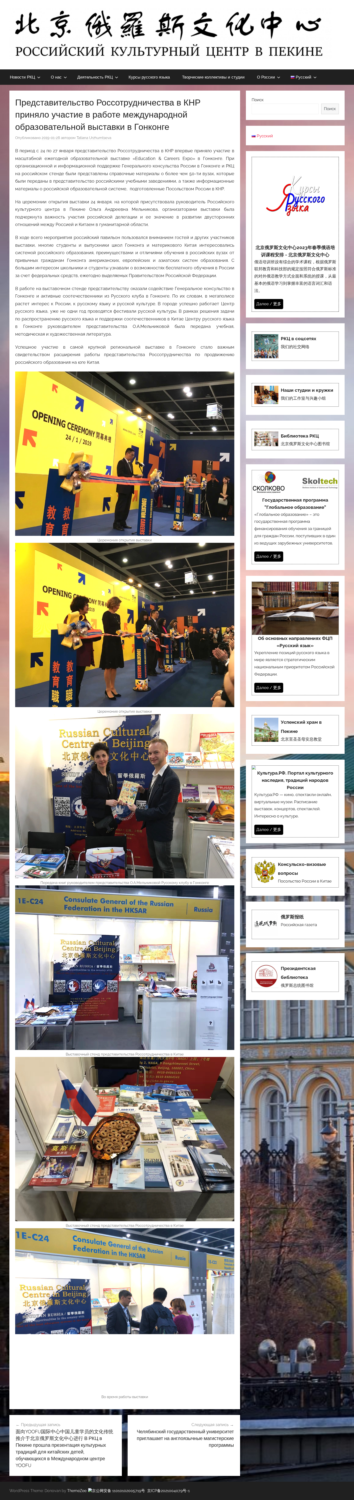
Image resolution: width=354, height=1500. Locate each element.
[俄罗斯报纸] (295, 924)
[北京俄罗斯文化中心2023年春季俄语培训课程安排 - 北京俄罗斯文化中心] (295, 234)
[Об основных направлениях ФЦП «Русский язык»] (295, 638)
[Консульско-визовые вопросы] (295, 872)
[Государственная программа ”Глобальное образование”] (295, 517)
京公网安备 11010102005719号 (118, 1490)
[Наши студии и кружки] (295, 394)
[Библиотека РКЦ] (295, 439)
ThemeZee (76, 1490)
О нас (56, 77)
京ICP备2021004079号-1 (168, 1490)
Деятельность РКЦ (95, 77)
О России (266, 77)
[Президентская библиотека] (295, 977)
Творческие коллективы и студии (213, 77)
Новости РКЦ (22, 77)
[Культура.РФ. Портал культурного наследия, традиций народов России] (295, 801)
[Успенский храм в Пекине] (295, 730)
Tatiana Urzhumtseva (94, 138)
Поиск (258, 99)
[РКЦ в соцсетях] (295, 346)
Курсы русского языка (149, 77)
